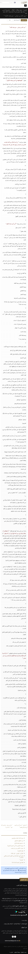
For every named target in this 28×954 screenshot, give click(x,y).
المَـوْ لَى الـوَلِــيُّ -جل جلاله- (17, 853)
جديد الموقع (24, 952)
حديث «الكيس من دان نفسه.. (17, 848)
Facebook (15, 937)
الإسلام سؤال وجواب (8, 924)
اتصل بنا (11, 952)
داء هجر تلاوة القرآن (18, 843)
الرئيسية (25, 10)
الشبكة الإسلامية (17, 924)
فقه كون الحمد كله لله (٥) (17, 863)
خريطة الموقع (17, 952)
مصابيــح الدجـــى (6, 10)
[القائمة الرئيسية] (25, 5)
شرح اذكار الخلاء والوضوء (17, 838)
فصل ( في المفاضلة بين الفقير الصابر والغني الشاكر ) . (13, 857)
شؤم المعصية (20, 851)
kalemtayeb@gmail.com (12, 941)
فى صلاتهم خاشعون (18, 841)
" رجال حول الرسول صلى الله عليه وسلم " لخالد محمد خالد (15, 12)
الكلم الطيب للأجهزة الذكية (18, 906)
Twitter (13, 937)
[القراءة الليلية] (14, 2)
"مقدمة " (21, 860)
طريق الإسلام (24, 924)
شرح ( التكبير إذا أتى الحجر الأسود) (15, 846)
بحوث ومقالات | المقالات (16, 10)
